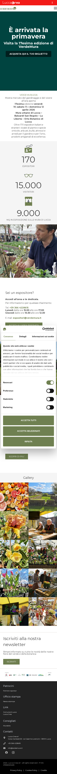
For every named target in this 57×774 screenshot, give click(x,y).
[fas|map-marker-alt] (5, 738)
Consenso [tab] (8, 336)
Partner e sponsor (10, 691)
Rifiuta (28, 441)
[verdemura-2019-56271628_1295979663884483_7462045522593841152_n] (14, 497)
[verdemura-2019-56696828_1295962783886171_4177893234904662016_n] (14, 525)
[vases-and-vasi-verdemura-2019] (42, 611)
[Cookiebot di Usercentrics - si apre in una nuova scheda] (42, 329)
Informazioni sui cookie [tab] (43, 336)
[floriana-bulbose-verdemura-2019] (14, 583)
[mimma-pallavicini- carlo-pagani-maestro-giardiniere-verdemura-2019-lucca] (42, 525)
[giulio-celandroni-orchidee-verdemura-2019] (42, 554)
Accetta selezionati (28, 431)
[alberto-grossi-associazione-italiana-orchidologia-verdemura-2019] (14, 611)
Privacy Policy (16, 770)
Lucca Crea (7, 714)
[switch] (50, 391)
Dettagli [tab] (23, 336)
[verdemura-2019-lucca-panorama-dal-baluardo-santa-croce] (42, 497)
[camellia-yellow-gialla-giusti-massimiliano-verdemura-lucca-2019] (14, 554)
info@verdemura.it (15, 748)
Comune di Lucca (10, 712)
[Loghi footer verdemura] (28, 675)
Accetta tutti (28, 420)
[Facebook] (6, 752)
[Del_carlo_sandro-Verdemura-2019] (42, 583)
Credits (44, 770)
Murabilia (6, 726)
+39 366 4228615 (14, 743)
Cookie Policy (31, 770)
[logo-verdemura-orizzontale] (8, 8)
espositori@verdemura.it (27, 318)
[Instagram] (13, 752)
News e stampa (9, 701)
